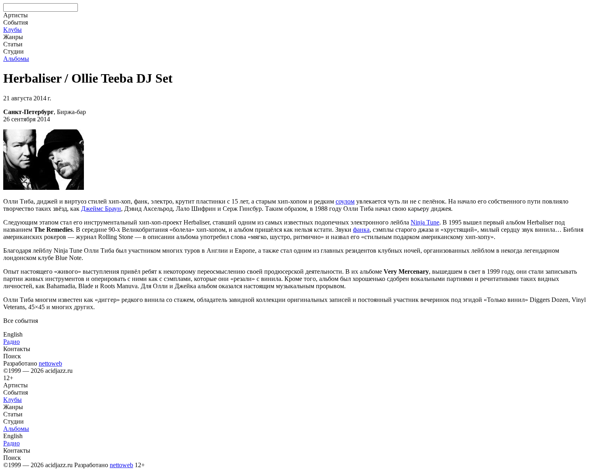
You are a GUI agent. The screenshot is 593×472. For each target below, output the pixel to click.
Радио (11, 341)
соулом (345, 201)
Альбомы (16, 58)
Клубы (12, 29)
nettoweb (50, 363)
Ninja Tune (425, 222)
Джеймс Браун (101, 208)
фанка (361, 229)
